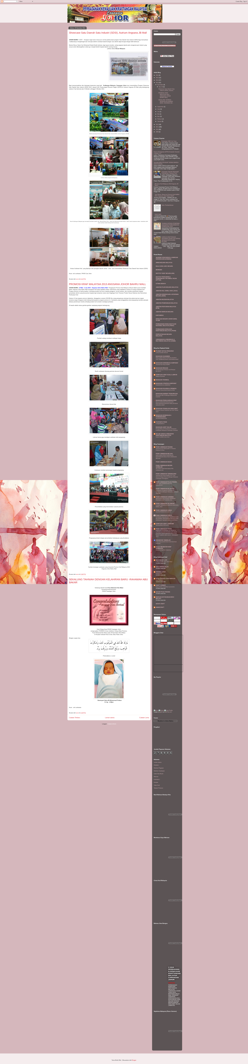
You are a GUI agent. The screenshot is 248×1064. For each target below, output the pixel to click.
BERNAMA (159, 269)
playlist (161, 712)
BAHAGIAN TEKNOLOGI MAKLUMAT (167, 408)
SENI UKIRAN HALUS (162, 567)
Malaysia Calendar (167, 66)
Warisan (156, 776)
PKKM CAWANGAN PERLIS (164, 515)
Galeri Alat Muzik (158, 773)
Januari (159, 121)
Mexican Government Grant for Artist (165, 390)
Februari (159, 119)
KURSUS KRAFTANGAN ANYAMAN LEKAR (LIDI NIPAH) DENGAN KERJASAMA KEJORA (171, 239)
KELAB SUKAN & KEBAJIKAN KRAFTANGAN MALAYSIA (165, 434)
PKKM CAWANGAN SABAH (164, 510)
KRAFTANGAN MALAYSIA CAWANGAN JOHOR (164, 45)
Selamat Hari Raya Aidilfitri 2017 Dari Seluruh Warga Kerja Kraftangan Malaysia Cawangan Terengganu (167, 477)
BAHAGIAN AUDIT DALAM (163, 427)
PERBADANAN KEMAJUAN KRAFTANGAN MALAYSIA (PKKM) (166, 329)
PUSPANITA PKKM (161, 422)
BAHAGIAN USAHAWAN (163, 356)
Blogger (134, 1060)
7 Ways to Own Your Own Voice (164, 561)
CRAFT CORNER (161, 585)
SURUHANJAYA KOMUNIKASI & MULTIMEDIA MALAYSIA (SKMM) (166, 340)
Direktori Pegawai (159, 768)
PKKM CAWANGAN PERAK (164, 529)
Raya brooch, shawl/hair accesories (165, 587)
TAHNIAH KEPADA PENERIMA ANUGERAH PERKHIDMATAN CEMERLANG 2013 (171, 225)
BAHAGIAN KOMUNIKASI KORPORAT (167, 363)
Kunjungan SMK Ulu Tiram (169, 141)
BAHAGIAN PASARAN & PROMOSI (166, 388)
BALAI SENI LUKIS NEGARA (164, 266)
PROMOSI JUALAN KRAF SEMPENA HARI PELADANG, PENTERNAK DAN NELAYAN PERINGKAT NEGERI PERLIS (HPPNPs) (167, 518)
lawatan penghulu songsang (163, 550)
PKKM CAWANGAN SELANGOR (165, 503)
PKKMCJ (156, 765)
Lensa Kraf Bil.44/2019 (162, 352)
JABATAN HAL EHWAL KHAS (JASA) (166, 290)
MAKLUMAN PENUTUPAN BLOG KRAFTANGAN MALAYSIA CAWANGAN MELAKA (166, 457)
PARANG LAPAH (161, 572)
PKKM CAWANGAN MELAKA (164, 453)
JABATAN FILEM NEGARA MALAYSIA (167, 287)
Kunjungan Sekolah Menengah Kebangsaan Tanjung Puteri (170, 172)
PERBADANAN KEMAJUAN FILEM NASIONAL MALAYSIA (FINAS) (166, 324)
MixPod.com (168, 712)
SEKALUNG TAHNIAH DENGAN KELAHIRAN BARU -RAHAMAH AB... (166, 101)
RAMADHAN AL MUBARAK (163, 385)
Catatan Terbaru (74, 717)
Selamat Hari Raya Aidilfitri (163, 364)
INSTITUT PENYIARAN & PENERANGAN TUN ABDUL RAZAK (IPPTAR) (166, 278)
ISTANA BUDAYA (161, 283)
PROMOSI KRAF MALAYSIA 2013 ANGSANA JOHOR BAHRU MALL (107, 284)
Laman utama (109, 717)
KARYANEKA (160, 315)
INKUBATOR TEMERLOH (163, 540)
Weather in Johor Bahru (165, 721)
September (160, 106)
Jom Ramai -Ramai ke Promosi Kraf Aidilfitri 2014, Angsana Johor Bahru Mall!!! (167, 195)
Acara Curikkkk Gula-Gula (162, 437)
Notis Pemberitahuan (167, 205)
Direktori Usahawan (159, 771)
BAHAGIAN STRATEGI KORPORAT (166, 383)
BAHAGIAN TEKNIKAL (162, 380)
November (160, 84)
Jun (158, 111)
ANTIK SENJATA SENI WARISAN (165, 578)
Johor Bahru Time (168, 56)
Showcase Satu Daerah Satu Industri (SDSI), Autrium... (166, 89)
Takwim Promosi (158, 788)
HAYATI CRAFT (160, 603)
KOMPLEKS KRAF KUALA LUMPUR (166, 374)
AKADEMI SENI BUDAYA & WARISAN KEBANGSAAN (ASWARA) (167, 258)
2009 (157, 132)
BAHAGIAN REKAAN (162, 368)
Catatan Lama (144, 717)
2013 (157, 82)
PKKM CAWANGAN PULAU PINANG (166, 482)
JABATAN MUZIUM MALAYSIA (165, 299)
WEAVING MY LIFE (161, 560)
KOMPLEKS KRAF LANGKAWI (165, 523)
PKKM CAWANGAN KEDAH (164, 462)
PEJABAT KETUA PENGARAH (165, 351)
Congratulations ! (160, 423)
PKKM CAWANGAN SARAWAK (165, 497)
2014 (157, 80)
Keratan (156, 782)
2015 (157, 77)
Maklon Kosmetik (160, 376)
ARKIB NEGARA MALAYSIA (164, 262)
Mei (158, 114)
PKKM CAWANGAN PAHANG (164, 447)
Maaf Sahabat (159, 580)
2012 (157, 124)
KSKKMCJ (157, 779)
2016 (157, 75)
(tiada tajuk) (158, 214)
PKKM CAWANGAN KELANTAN (165, 488)
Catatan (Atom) (112, 724)
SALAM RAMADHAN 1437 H (163, 512)
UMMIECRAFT (160, 607)
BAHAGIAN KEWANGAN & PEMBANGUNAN (163, 416)
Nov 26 (161, 87)
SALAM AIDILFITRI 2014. (162, 525)
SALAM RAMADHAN (161, 418)
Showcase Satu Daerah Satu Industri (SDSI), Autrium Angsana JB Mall (108, 32)
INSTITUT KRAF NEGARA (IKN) (165, 273)
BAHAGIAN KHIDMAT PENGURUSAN (167, 393)
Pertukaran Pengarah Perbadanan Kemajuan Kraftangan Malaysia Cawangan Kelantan (167, 492)
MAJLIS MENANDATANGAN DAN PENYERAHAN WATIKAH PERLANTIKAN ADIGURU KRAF (167, 403)
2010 (157, 129)
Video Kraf (157, 785)
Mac (158, 116)
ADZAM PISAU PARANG (163, 592)
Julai (158, 109)
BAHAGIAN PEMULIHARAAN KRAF (166, 400)
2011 (157, 127)
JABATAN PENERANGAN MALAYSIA (166, 303)
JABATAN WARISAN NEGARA (164, 311)
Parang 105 (159, 573)
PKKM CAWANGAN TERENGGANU (166, 474)
